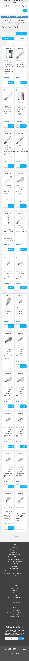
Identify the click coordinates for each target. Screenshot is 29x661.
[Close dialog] (27, 319)
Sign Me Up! (14, 339)
